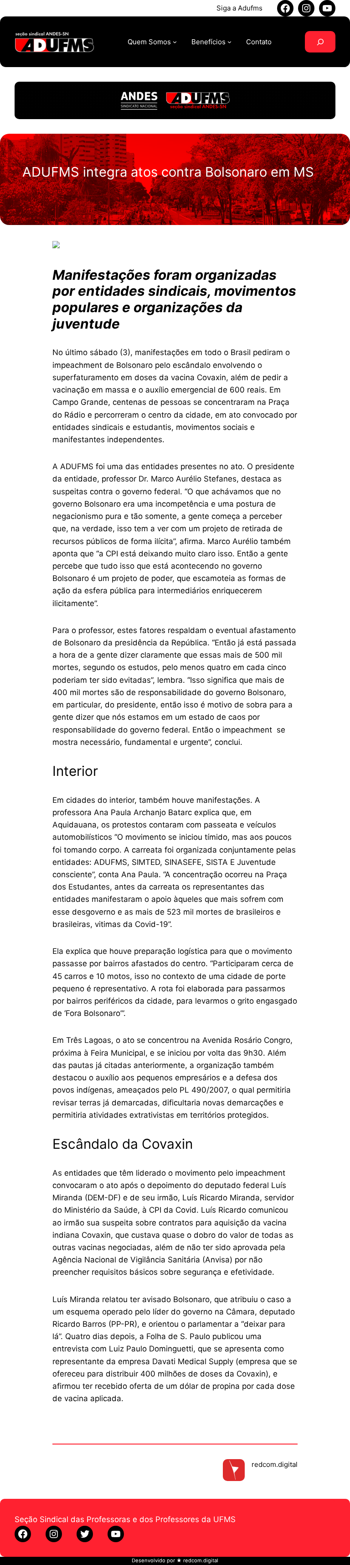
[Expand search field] (320, 41)
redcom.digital (275, 1464)
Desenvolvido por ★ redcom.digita (174, 1560)
